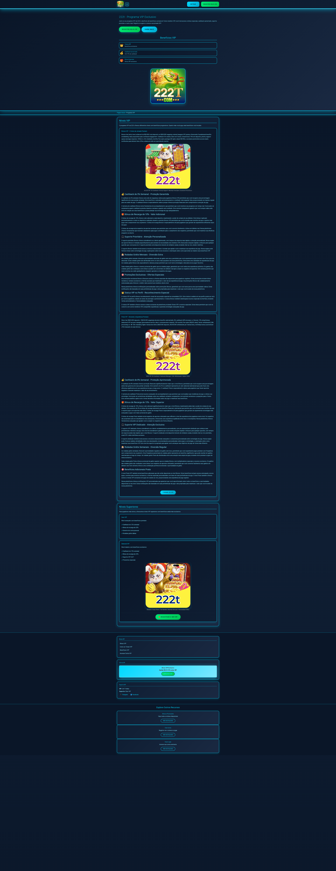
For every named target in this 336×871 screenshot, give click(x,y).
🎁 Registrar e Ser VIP (168, 617)
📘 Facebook (134, 694)
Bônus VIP (123, 643)
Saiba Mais (149, 29)
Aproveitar (168, 674)
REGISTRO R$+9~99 (210, 4)
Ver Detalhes (168, 720)
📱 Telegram (124, 694)
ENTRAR (193, 4)
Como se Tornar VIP (126, 647)
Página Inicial (121, 113)
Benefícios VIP (124, 650)
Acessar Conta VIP (126, 653)
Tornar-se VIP (168, 492)
